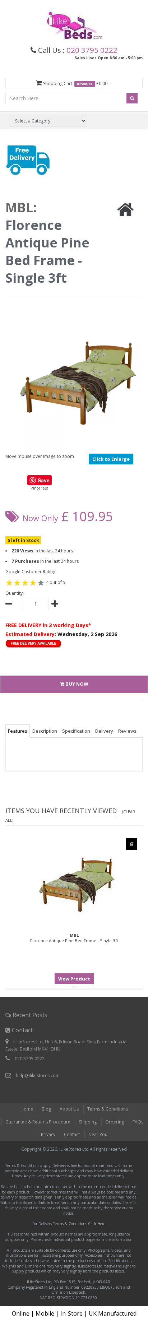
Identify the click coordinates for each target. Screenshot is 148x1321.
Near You (97, 1134)
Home (26, 1109)
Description (44, 731)
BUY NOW (76, 684)
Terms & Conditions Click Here (79, 1223)
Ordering (114, 1122)
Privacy (48, 1134)
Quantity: (14, 593)
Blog (46, 1109)
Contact (72, 1134)
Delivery (104, 731)
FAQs (138, 1122)
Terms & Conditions (107, 1109)
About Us (69, 1109)
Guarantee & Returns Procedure (37, 1122)
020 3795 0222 (91, 50)
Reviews (127, 731)
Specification (76, 731)
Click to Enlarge (111, 459)
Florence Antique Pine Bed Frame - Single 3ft (74, 937)
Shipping (88, 1122)
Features (17, 731)
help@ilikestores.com (38, 1075)
